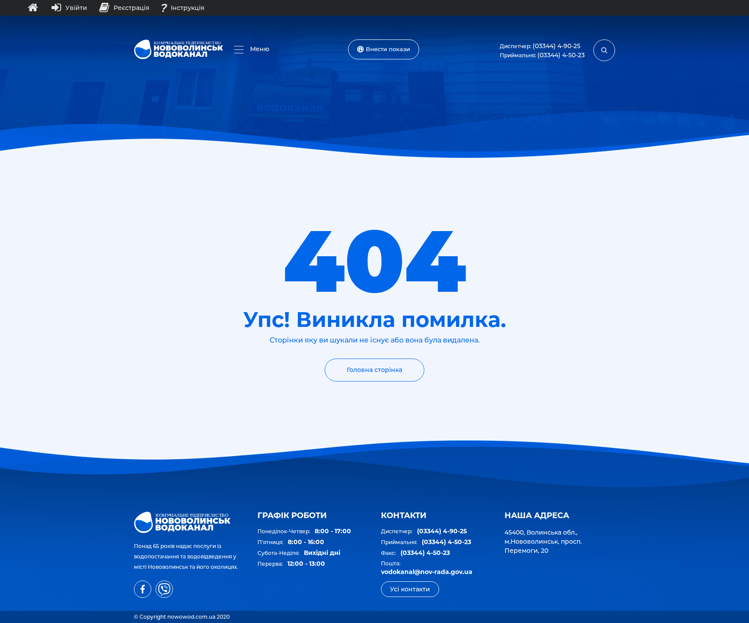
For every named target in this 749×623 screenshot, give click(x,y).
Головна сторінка (374, 370)
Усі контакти (410, 589)
